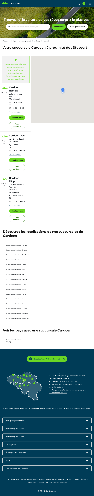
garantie (70, 384)
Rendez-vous (17, 118)
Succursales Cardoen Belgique (14, 341)
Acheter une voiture (16, 479)
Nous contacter (17, 125)
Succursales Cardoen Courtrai (17, 260)
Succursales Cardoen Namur (16, 299)
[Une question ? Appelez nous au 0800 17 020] (78, 3)
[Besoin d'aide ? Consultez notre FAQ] (84, 4)
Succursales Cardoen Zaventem (17, 318)
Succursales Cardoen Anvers (16, 245)
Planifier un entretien (54, 479)
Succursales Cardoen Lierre (16, 289)
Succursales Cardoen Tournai (16, 309)
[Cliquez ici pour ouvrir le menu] (90, 4)
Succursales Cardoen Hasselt (16, 279)
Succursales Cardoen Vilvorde (17, 314)
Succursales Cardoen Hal (15, 274)
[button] (63, 89)
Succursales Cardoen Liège (16, 284)
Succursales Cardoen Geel (15, 270)
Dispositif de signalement (56, 482)
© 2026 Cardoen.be (47, 491)
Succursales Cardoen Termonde (17, 304)
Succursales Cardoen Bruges (16, 250)
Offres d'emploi (81, 479)
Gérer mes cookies (35, 482)
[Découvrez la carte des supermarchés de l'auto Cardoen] (24, 400)
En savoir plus (15, 112)
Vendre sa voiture (35, 479)
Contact (69, 479)
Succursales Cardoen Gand (16, 265)
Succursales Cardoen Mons (16, 294)
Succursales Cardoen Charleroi (17, 255)
